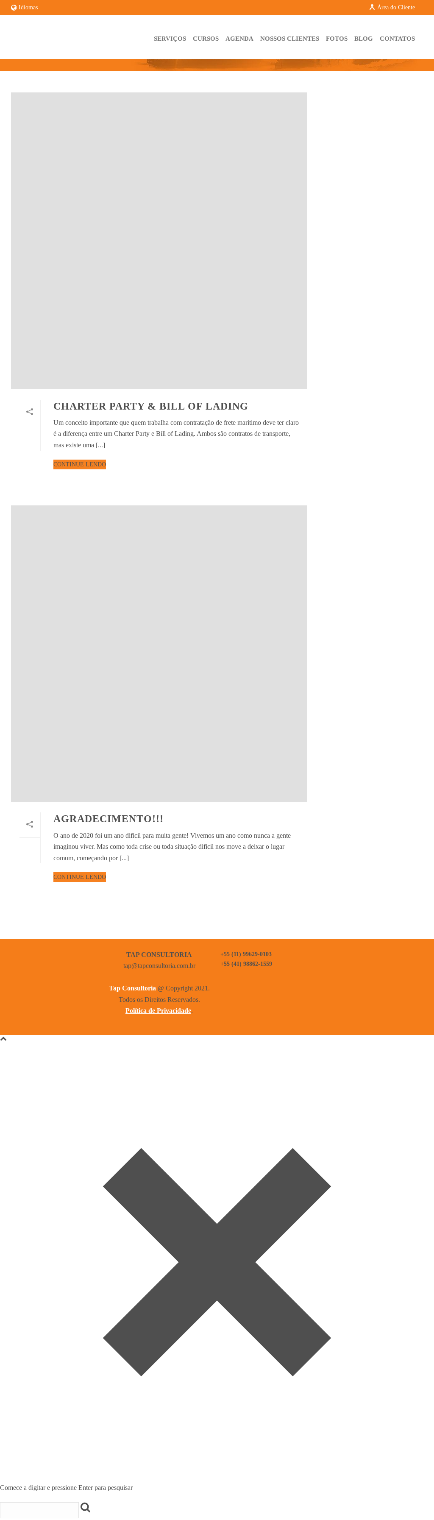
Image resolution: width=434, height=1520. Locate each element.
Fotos (337, 38)
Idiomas (28, 7)
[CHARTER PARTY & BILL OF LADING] (159, 240)
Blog (363, 38)
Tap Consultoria (132, 988)
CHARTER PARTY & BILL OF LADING (150, 406)
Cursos (206, 38)
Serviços (170, 38)
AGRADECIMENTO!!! (108, 818)
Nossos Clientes (289, 38)
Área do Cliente (396, 7)
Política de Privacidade (158, 1010)
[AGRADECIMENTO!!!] (159, 653)
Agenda (239, 38)
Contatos (397, 38)
